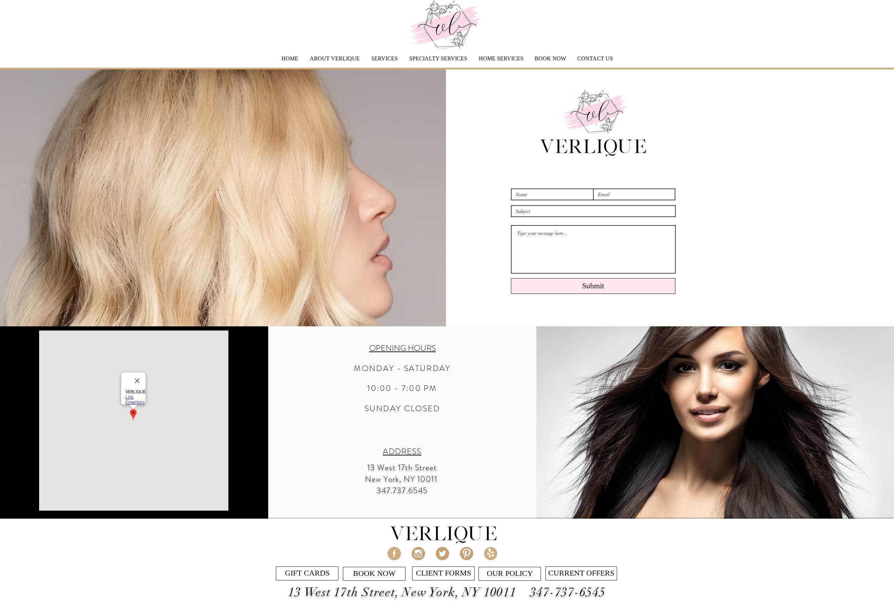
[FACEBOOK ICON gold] (394, 553)
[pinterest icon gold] (466, 553)
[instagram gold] (418, 553)
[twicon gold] (442, 553)
